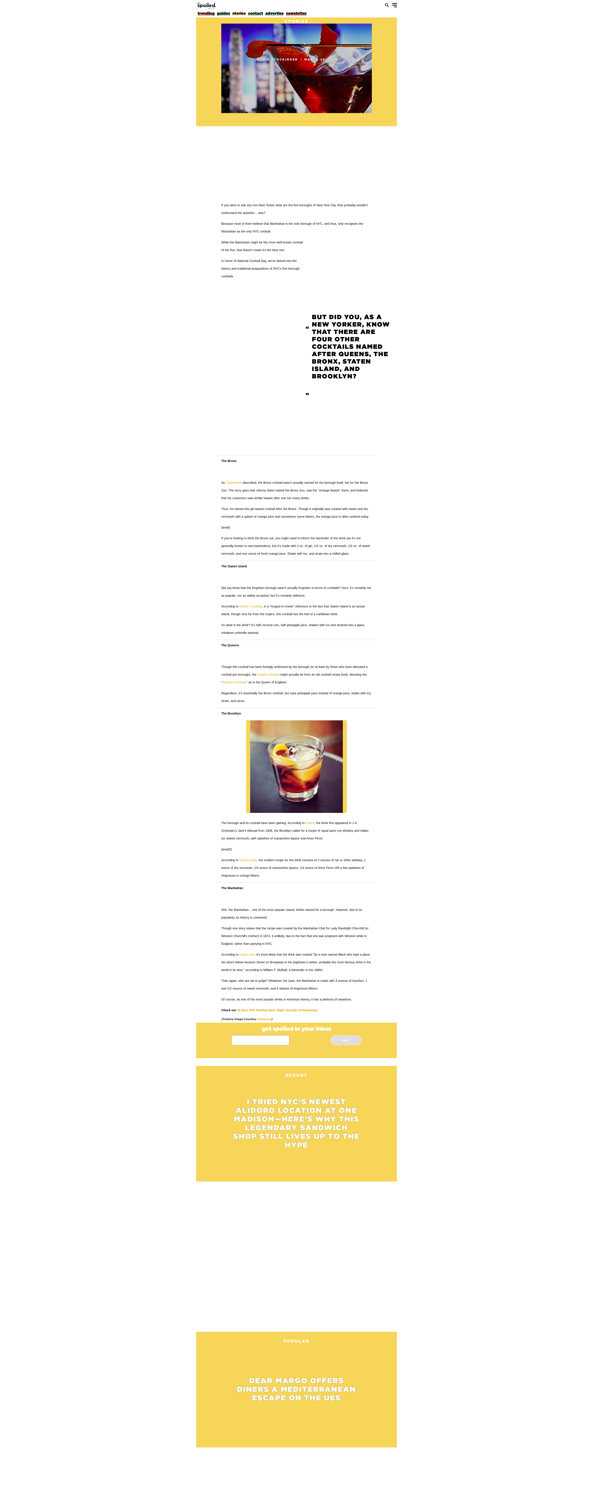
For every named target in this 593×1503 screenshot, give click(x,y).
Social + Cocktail (250, 606)
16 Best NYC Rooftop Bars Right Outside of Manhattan (277, 1010)
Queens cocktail (268, 674)
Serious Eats (248, 860)
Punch (310, 823)
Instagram (263, 1019)
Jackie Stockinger (276, 59)
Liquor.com (246, 954)
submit (346, 1040)
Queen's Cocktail (234, 682)
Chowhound (234, 482)
